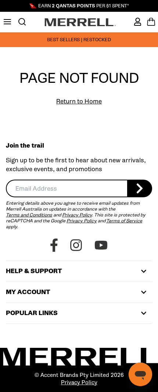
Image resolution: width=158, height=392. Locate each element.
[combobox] (66, 188)
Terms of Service (124, 220)
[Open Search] (22, 21)
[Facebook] (54, 245)
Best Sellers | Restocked (79, 39)
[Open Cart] (151, 22)
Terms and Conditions (29, 215)
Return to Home (79, 101)
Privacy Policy (77, 215)
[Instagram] (76, 245)
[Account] (137, 22)
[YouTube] (101, 245)
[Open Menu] (7, 21)
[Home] (80, 22)
